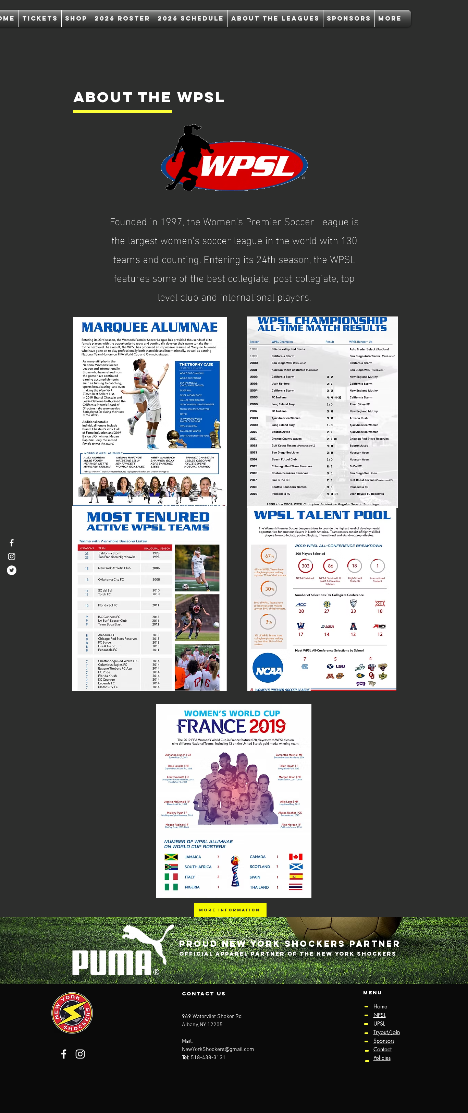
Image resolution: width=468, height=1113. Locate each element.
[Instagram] (11, 556)
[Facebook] (11, 543)
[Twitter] (11, 570)
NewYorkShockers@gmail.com (218, 1049)
